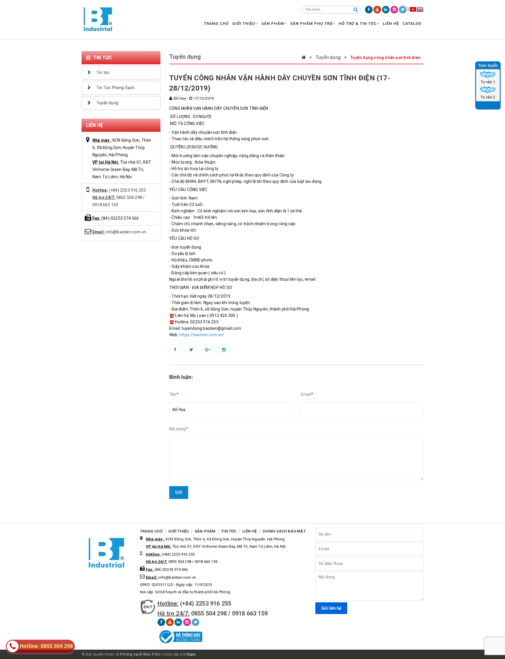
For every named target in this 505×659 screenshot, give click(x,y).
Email (307, 394)
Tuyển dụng (107, 102)
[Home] (307, 57)
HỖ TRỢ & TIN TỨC (358, 23)
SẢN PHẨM (272, 23)
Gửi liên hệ (331, 608)
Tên (174, 394)
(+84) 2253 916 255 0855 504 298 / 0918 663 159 (119, 197)
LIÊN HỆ (391, 23)
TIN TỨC (228, 531)
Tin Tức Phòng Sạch (115, 87)
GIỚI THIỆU (243, 23)
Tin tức (103, 72)
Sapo (191, 654)
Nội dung (178, 428)
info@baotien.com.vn (119, 232)
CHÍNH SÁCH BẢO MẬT (284, 531)
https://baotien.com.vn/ (201, 334)
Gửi (178, 492)
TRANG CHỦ (216, 23)
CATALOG (412, 23)
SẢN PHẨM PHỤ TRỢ (311, 23)
